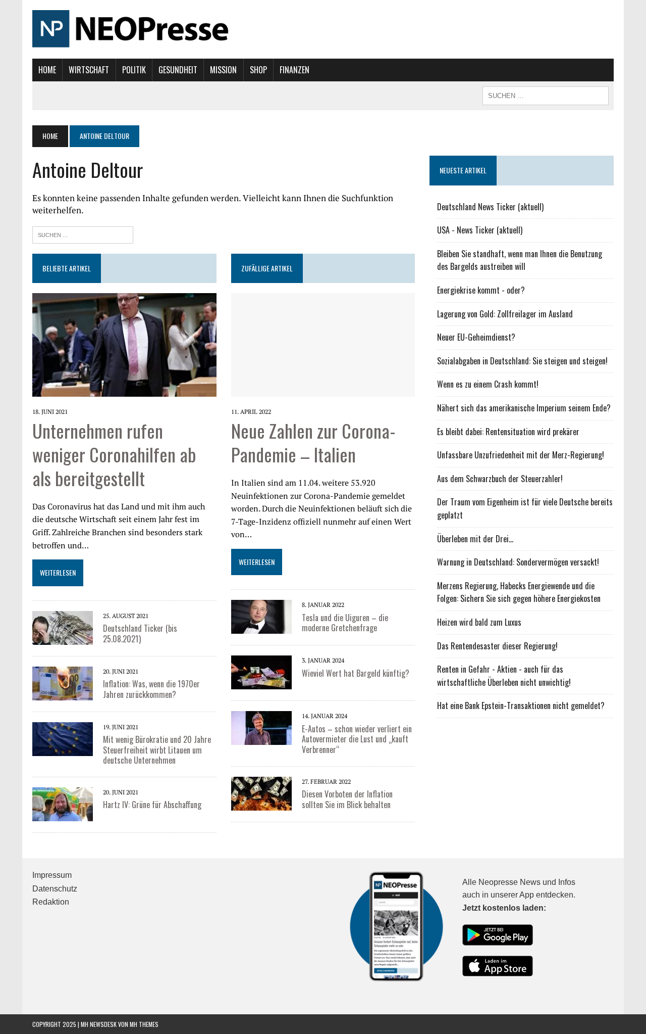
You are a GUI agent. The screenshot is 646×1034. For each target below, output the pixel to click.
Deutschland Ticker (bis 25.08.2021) (140, 633)
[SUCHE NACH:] (545, 94)
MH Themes (144, 1024)
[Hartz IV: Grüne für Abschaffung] (62, 803)
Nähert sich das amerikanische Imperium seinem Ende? (524, 408)
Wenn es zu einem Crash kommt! (488, 384)
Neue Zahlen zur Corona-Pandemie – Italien (313, 442)
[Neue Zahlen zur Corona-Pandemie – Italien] (323, 344)
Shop (258, 70)
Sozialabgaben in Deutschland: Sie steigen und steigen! (522, 361)
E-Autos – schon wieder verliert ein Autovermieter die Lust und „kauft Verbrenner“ (357, 739)
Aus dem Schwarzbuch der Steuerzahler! (500, 479)
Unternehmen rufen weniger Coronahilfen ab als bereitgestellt (114, 454)
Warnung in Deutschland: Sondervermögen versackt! (518, 562)
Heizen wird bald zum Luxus (479, 622)
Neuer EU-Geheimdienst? (476, 337)
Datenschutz (54, 888)
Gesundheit (177, 70)
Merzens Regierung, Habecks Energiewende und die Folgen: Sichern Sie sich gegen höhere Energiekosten (519, 592)
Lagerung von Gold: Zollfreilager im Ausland (505, 314)
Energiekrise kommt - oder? (481, 290)
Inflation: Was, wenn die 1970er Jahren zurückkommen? (151, 689)
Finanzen (294, 70)
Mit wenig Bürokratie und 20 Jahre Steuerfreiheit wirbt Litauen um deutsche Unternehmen (157, 750)
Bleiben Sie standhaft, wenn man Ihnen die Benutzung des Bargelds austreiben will (519, 260)
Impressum (52, 875)
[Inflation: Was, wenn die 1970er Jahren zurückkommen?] (62, 682)
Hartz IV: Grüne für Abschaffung (152, 804)
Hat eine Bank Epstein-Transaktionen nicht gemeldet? (521, 705)
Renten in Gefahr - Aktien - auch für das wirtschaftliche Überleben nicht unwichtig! (504, 675)
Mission (223, 70)
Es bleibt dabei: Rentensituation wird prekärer (508, 432)
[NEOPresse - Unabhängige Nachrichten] (323, 29)
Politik (134, 70)
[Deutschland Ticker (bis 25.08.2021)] (62, 626)
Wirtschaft (89, 70)
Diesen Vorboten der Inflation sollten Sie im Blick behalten (347, 799)
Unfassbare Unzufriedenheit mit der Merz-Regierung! (520, 455)
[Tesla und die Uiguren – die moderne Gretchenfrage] (261, 616)
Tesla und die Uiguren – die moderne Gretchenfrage (345, 623)
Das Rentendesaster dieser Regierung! (497, 646)
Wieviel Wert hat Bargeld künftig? (355, 673)
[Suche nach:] (82, 234)
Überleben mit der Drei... (475, 539)
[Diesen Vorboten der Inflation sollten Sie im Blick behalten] (261, 792)
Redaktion (50, 902)
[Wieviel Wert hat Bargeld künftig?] (261, 671)
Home (47, 70)
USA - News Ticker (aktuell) (479, 230)
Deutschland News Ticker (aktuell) (490, 207)
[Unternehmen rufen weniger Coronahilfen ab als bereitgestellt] (124, 344)
